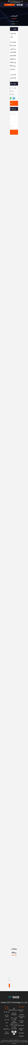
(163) (11, 45)
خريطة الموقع (7, 1028)
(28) (12, 55)
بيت (17, 21)
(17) (10, 62)
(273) (10, 33)
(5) (11, 66)
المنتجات (12, 21)
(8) (11, 78)
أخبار (7, 1022)
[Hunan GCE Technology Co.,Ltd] (18, 5)
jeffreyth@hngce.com (15, 1)
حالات (6, 1025)
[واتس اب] (10, 98)
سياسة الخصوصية (6, 1032)
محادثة (9, 4)
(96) (12, 52)
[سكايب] (14, 98)
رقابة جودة (6, 1019)
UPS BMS (12, 24)
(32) (10, 49)
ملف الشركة (7, 1011)
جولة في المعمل (7, 1015)
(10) (12, 59)
